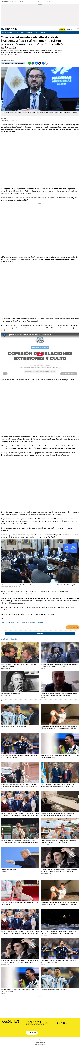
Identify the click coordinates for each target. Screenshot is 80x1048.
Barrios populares (41, 1)
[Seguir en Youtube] (64, 1023)
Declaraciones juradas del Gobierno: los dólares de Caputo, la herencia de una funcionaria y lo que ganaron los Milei (20, 814)
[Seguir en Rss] (66, 1023)
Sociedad (16, 32)
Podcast (43, 32)
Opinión (22, 32)
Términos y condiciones (40, 1044)
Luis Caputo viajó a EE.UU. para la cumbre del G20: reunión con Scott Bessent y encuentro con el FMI (57, 785)
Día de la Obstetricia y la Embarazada (65, 1)
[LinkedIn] (43, 63)
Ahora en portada (6, 701)
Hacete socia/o (62, 29)
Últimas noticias (6, 877)
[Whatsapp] (29, 63)
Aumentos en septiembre (53, 1)
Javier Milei (22, 1)
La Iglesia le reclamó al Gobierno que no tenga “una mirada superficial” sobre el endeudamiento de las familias (20, 841)
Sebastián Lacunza (5, 668)
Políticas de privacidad (40, 1042)
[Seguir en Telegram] (59, 1023)
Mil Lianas (36, 32)
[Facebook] (32, 63)
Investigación (28, 32)
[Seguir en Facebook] (57, 1023)
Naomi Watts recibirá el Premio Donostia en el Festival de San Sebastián (19, 903)
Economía (9, 32)
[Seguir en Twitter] (55, 1023)
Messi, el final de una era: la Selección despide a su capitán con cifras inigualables (60, 756)
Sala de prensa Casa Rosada (29, 1)
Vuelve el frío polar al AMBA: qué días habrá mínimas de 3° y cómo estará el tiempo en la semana (60, 665)
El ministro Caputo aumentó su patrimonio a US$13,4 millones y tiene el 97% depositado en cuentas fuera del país (19, 786)
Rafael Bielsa (4, 871)
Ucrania (17, 622)
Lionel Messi (12, 1)
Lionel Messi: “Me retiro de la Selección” (14, 726)
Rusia (22, 622)
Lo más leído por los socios (9, 639)
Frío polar (46, 1)
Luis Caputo (17, 1)
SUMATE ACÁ (32, 1032)
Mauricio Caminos (45, 844)
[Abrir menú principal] (78, 29)
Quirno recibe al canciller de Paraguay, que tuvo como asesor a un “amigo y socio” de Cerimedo (58, 841)
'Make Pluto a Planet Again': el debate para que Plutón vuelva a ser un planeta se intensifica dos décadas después (59, 932)
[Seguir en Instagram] (61, 1023)
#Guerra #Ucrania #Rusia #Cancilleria (34, 622)
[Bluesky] (36, 63)
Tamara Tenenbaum (6, 695)
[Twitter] (39, 63)
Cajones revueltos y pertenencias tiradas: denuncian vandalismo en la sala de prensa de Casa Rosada (57, 814)
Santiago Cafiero (10, 622)
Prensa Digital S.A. (40, 1039)
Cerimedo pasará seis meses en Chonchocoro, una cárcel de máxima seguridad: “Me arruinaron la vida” (59, 694)
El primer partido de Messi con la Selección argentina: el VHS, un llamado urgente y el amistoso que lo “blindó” (59, 727)
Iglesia (36, 1)
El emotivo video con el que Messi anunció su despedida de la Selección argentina (19, 756)
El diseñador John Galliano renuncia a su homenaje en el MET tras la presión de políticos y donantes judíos (59, 870)
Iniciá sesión (69, 29)
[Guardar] (46, 63)
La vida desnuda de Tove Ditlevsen (12, 694)
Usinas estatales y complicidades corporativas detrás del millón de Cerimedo (19, 665)
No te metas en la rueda (9, 870)
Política (4, 32)
